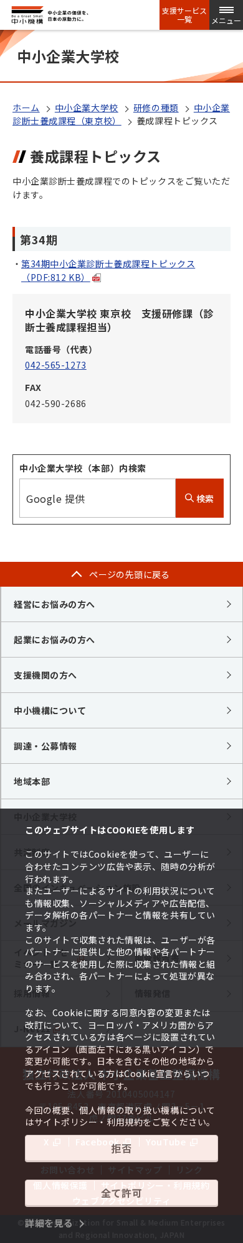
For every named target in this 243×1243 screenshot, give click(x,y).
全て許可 (121, 1192)
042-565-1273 (56, 365)
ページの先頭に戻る (129, 574)
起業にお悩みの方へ (54, 639)
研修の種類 (156, 107)
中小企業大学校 (86, 107)
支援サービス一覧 (184, 15)
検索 (204, 498)
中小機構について (50, 710)
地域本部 (32, 781)
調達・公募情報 (45, 746)
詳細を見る (49, 1222)
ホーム (26, 107)
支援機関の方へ (45, 675)
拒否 (121, 1147)
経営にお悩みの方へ (54, 604)
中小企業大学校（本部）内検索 (82, 468)
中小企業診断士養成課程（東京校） (121, 114)
